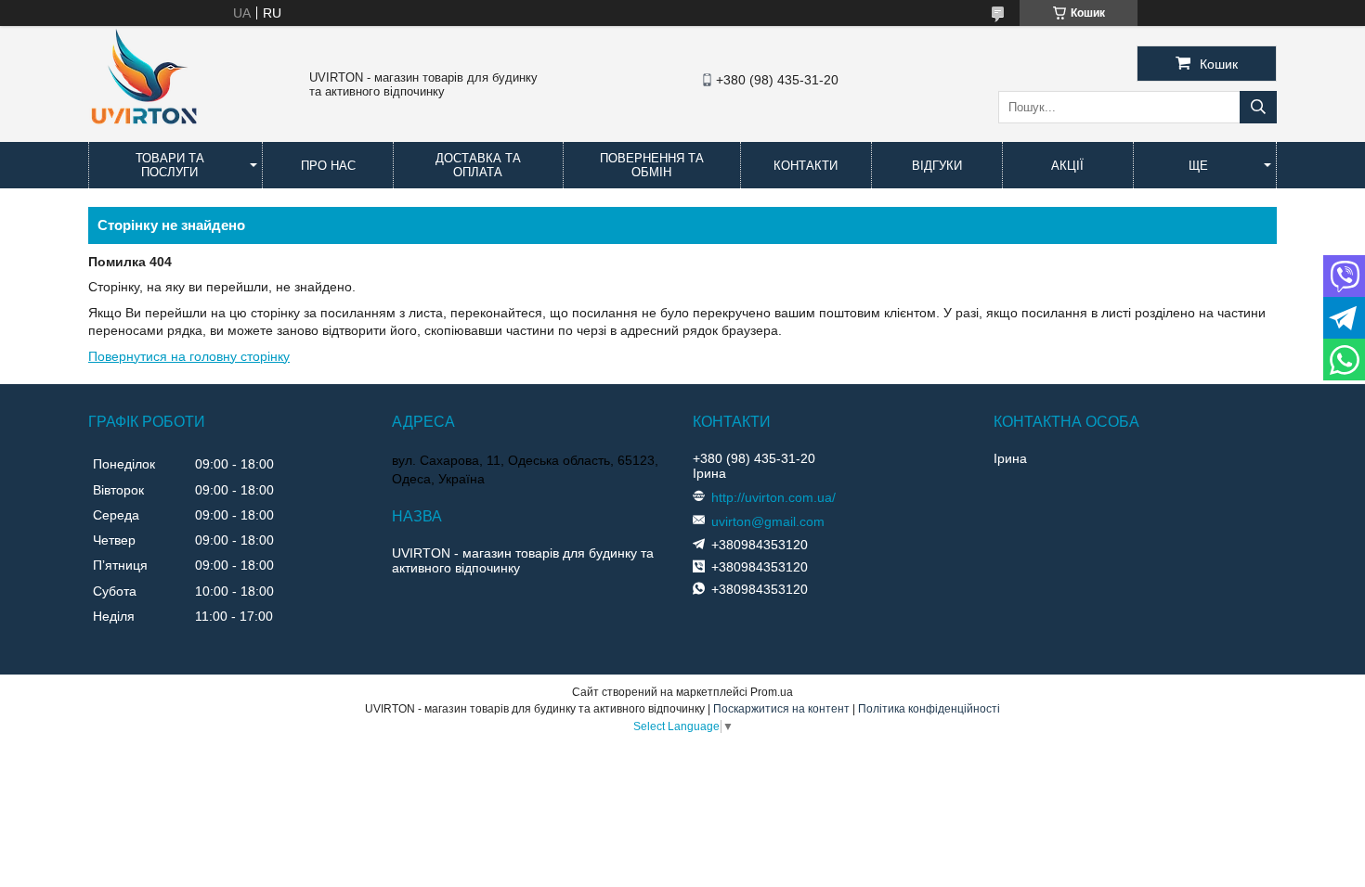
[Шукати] (1258, 107)
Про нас (328, 166)
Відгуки (937, 166)
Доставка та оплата (478, 165)
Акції (1067, 166)
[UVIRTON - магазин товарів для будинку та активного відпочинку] (144, 133)
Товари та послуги (170, 165)
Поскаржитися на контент (781, 708)
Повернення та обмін (652, 165)
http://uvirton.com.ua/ (773, 497)
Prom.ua (771, 692)
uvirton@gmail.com (768, 521)
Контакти (806, 166)
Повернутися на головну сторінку (189, 356)
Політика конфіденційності (929, 708)
